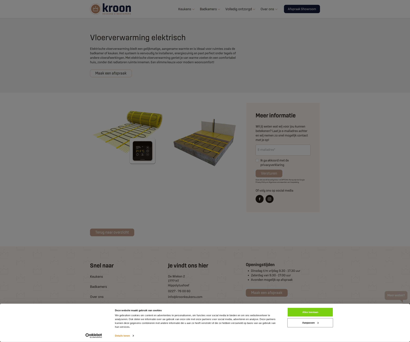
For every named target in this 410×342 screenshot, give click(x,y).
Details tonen (122, 335)
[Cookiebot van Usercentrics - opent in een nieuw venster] (94, 335)
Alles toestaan (310, 312)
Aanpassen (308, 322)
